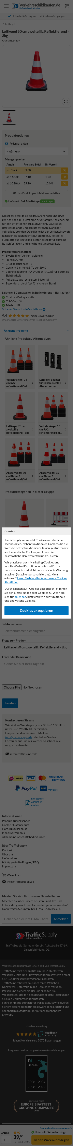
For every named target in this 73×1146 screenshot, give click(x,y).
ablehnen (20, 596)
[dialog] (36, 573)
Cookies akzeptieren (36, 610)
